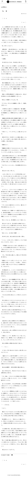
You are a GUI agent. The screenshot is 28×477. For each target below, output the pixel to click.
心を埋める (4, 7)
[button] (25, 288)
